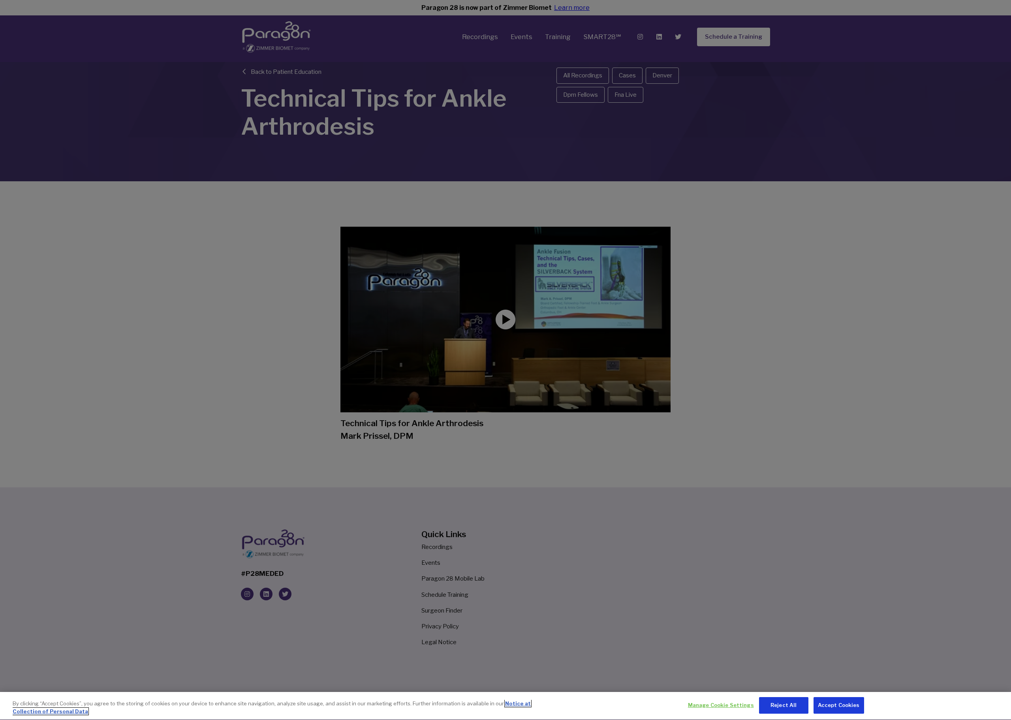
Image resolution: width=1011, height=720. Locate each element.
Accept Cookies (839, 705)
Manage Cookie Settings (721, 705)
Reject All (783, 705)
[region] (505, 706)
